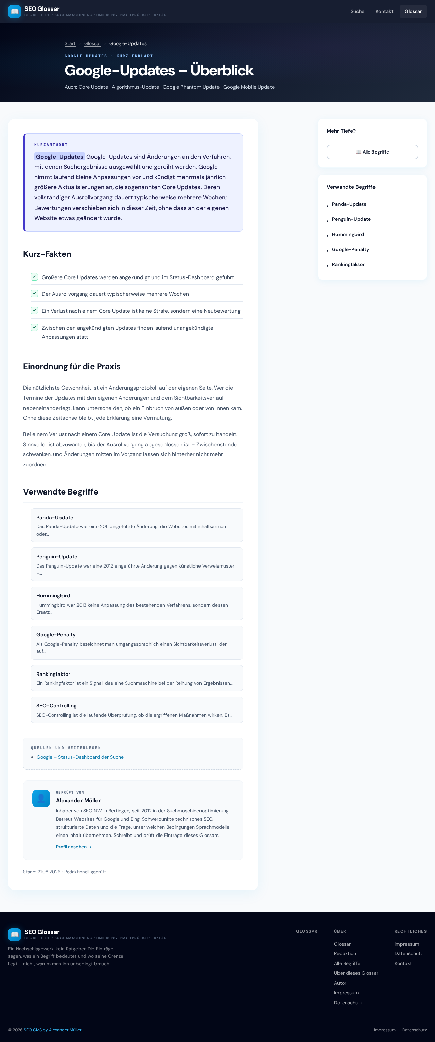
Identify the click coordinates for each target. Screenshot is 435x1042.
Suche (357, 11)
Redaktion (345, 953)
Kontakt (385, 11)
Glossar (413, 11)
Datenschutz (348, 1003)
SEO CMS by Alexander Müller (53, 1030)
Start (70, 43)
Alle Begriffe (347, 963)
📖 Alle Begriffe (372, 152)
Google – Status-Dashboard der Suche (80, 757)
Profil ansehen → (74, 847)
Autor (340, 983)
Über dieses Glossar (356, 973)
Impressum (346, 993)
